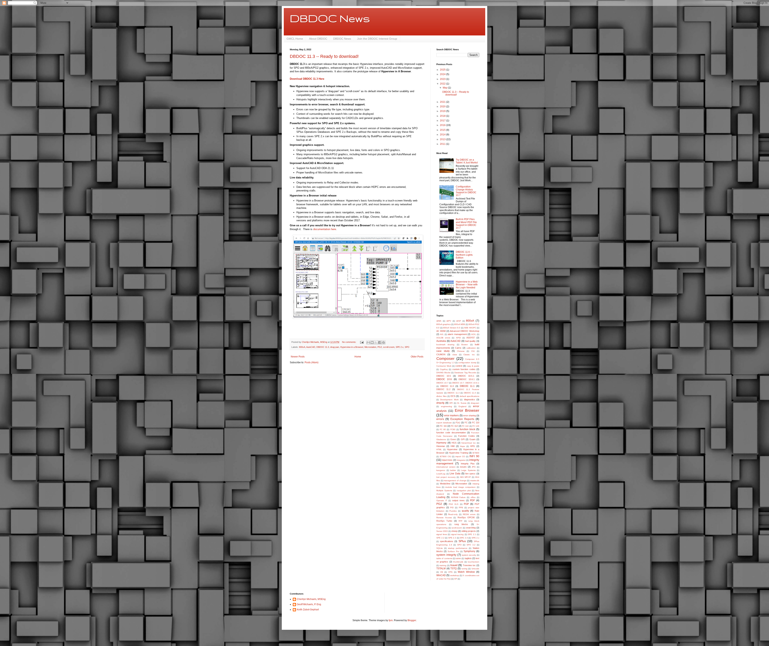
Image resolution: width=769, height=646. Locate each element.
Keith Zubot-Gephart (308, 609)
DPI (451, 403)
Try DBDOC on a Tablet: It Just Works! (467, 161)
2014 (443, 134)
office (473, 497)
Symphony (469, 551)
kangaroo (440, 470)
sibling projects (468, 531)
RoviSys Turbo (444, 521)
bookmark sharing (445, 344)
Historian (440, 446)
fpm (391, 620)
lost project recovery (446, 477)
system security (469, 555)
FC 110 (475, 422)
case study (443, 351)
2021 (443, 102)
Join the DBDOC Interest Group (377, 38)
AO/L (473, 334)
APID (458, 338)
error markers (451, 415)
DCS (453, 396)
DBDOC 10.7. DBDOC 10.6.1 (465, 383)
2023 (443, 79)
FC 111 (443, 426)
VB (441, 572)
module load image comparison (460, 487)
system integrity (446, 554)
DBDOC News (330, 18)
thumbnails (458, 562)
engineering (446, 406)
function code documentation (451, 432)
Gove (453, 439)
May (445, 87)
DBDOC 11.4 (470, 393)
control (458, 366)
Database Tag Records (465, 372)
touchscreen (473, 562)
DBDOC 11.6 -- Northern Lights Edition (464, 255)
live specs (470, 473)
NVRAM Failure (458, 497)
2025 (443, 69)
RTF (460, 521)
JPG (474, 467)
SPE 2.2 (440, 538)
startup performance (457, 548)
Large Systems (468, 470)
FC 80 (443, 429)
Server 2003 (442, 531)
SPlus (462, 541)
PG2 (379, 347)
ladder (453, 470)
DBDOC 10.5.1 (466, 376)
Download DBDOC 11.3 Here (307, 78)
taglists (468, 558)
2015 (443, 130)
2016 (443, 125)
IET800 (475, 453)
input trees (447, 460)
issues (463, 467)
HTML (439, 449)
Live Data (455, 473)
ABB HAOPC (470, 328)
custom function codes (463, 369)
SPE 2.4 (464, 538)
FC (466, 422)
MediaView (445, 483)
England (462, 406)
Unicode (475, 569)
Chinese (461, 351)
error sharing (469, 415)
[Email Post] (361, 342)
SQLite (439, 548)
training (443, 565)
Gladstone (441, 439)
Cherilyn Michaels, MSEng (311, 599)
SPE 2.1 (472, 534)
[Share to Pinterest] (383, 342)
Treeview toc (469, 565)
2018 (443, 116)
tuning (464, 569)
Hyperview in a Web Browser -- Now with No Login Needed (467, 284)
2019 (443, 111)
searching (471, 527)
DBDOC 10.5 (443, 376)
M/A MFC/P (465, 477)
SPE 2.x (400, 347)
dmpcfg (440, 402)
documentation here (324, 229)
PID (452, 507)
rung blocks (461, 524)
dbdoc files (441, 396)
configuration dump (467, 362)
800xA (302, 347)
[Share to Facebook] (380, 342)
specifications (446, 541)
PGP (466, 504)
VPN (450, 572)
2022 (443, 83)
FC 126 (475, 426)
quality (465, 510)
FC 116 (465, 426)
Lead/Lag (440, 474)
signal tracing (457, 534)
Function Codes (466, 436)
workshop (454, 575)
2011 (443, 144)
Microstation (370, 347)
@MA (438, 321)
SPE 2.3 (452, 538)
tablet (458, 558)
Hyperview (452, 449)
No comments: (349, 342)
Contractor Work (443, 366)
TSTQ (453, 568)
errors (440, 419)
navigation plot (464, 490)
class (454, 354)
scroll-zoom (389, 347)
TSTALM (441, 568)
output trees (458, 500)
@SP (458, 321)
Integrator (461, 460)
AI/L (442, 334)
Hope (462, 446)
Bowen (464, 344)
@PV (448, 321)
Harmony (441, 442)
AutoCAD (310, 347)
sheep (454, 531)
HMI (453, 446)
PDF (472, 500)
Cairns (458, 348)
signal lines (441, 534)
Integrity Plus (468, 463)
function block (467, 429)
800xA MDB (459, 324)
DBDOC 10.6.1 (466, 379)
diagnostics (469, 399)
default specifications (469, 396)
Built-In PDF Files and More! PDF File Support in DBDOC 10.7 (466, 223)
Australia (441, 341)
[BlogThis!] (372, 342)
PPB (461, 507)
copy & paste (473, 366)
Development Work (449, 399)
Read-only (453, 514)
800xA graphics (443, 324)
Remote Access (444, 517)
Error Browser (467, 410)
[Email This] (368, 342)
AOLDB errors (443, 338)
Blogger (412, 620)
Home (357, 356)
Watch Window (466, 572)
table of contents (444, 558)
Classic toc (469, 354)
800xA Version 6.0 (451, 328)
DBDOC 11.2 (443, 389)
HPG (472, 446)
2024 (443, 74)
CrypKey (444, 369)
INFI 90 (474, 456)
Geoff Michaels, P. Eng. (309, 604)
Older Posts (417, 356)
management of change (455, 480)
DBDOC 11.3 (322, 347)
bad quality (470, 341)
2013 (443, 139)
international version (446, 467)
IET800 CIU (445, 456)
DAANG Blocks (443, 372)
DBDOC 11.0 (447, 386)
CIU (473, 351)
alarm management (457, 334)
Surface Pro (453, 551)
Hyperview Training (458, 453)
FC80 (452, 429)
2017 (443, 120)
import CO (460, 456)
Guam (472, 439)
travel (453, 565)
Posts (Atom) (311, 362)
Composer (445, 358)
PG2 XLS (453, 504)
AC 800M (441, 331)
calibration (471, 348)
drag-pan (334, 347)
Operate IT (441, 500)
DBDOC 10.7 (442, 383)
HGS (454, 443)
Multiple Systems (444, 490)
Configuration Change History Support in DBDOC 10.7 (466, 191)
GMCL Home (295, 38)
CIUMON (440, 354)
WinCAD (441, 575)
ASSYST (470, 337)
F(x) (458, 422)
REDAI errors (469, 514)
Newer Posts (298, 356)
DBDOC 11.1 (467, 386)
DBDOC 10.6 (444, 379)
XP (455, 579)
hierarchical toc (468, 443)
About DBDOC (318, 38)
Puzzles (453, 511)
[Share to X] (376, 342)
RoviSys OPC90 (466, 517)
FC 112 (454, 426)
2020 (443, 106)
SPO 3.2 (471, 545)
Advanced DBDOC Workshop (464, 331)
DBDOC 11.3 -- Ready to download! (324, 56)
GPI (463, 439)
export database (444, 423)
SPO (407, 347)
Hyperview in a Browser (351, 347)
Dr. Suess (461, 403)
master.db (474, 480)
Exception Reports (462, 419)
